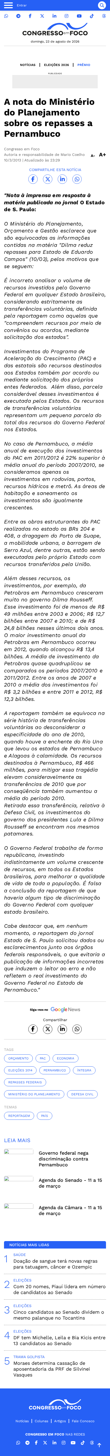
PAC (43, 1058)
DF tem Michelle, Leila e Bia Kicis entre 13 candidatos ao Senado (59, 1340)
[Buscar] (102, 5)
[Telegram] (18, 16)
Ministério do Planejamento (34, 1094)
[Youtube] (79, 16)
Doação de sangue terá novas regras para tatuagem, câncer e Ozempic (55, 1264)
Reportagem (19, 1116)
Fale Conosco (83, 1421)
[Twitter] (42, 16)
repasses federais (25, 1082)
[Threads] (104, 16)
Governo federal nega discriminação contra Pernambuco (63, 1158)
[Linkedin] (54, 16)
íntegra (84, 1070)
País (44, 1116)
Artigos (60, 1421)
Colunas (41, 1421)
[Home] (55, 29)
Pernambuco (55, 1070)
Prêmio (83, 65)
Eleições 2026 (56, 65)
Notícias (28, 65)
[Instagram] (66, 16)
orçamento (18, 1058)
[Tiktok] (92, 16)
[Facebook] (30, 16)
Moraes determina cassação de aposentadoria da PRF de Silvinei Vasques (51, 1369)
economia (65, 1058)
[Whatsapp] (6, 16)
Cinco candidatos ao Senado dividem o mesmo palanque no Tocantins (58, 1315)
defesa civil (82, 1094)
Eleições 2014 (20, 1070)
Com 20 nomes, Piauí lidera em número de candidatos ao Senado (59, 1289)
